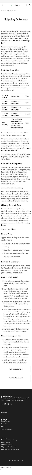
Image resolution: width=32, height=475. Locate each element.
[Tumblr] (11, 404)
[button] (1, 470)
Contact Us (4, 424)
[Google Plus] (8, 404)
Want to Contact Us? (16, 378)
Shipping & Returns (6, 429)
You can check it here (8, 229)
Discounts (4, 413)
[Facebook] (2, 404)
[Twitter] (5, 404)
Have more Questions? (16, 369)
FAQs (3, 427)
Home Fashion (5, 421)
